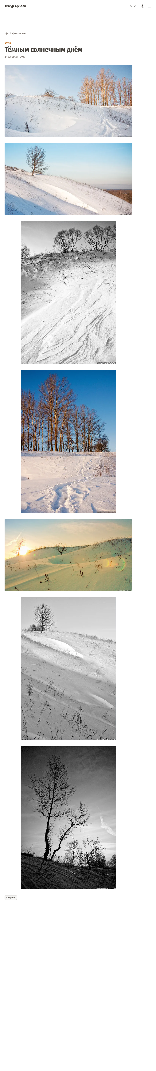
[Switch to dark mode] (142, 6)
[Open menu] (149, 6)
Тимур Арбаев (15, 6)
